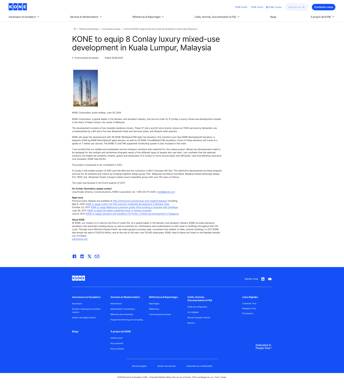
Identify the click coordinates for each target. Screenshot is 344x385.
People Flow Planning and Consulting (126, 320)
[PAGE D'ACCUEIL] (75, 28)
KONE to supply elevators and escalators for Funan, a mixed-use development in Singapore (132, 213)
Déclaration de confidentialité (199, 366)
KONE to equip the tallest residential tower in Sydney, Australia (119, 210)
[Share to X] (89, 255)
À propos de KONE (120, 331)
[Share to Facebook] (74, 255)
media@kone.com (166, 191)
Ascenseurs (77, 303)
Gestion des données (166, 366)
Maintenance (116, 303)
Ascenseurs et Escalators (86, 297)
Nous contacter (117, 349)
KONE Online (257, 7)
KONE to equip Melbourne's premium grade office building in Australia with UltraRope (134, 207)
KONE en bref (116, 338)
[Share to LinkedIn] (82, 255)
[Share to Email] (97, 255)
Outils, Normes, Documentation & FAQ (199, 299)
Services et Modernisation (125, 297)
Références (154, 309)
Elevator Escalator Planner (198, 317)
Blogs (75, 331)
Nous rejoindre (116, 343)
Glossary (191, 323)
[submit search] (303, 7)
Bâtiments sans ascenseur (121, 314)
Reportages (154, 303)
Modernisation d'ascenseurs (122, 309)
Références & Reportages (88, 29)
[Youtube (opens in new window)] (270, 278)
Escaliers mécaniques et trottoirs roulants (86, 310)
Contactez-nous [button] (323, 7)
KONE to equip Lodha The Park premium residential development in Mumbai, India (127, 204)
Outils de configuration (197, 307)
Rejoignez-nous (249, 308)
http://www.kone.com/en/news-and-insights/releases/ (140, 200)
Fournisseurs (247, 313)
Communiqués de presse (111, 29)
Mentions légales (139, 366)
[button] (24, 16)
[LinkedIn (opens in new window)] (263, 278)
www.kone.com (80, 239)
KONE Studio (241, 7)
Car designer (193, 312)
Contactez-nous (249, 303)
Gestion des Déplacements (84, 317)
